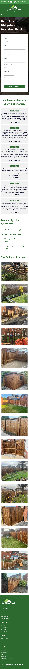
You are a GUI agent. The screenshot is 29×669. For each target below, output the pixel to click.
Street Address (8, 64)
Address (6, 58)
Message (6, 77)
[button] (1, 15)
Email (5, 51)
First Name (6, 38)
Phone (5, 45)
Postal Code (6, 71)
